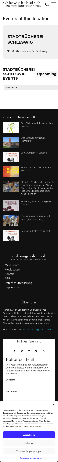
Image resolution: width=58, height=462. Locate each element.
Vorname (10, 379)
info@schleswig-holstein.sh (36, 329)
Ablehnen (29, 443)
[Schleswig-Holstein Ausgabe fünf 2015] (11, 205)
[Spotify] (36, 351)
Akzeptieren (29, 434)
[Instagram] (22, 351)
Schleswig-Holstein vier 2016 (35, 231)
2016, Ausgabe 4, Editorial (34, 153)
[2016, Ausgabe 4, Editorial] (11, 157)
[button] (53, 404)
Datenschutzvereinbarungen (30, 458)
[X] (44, 351)
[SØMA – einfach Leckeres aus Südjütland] (11, 171)
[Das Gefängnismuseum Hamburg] (11, 142)
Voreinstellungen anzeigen (29, 451)
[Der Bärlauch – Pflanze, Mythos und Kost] (11, 127)
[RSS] (29, 351)
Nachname (11, 391)
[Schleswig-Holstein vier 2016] (11, 235)
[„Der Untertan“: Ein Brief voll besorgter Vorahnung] (11, 220)
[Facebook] (14, 351)
